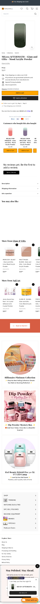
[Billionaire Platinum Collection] (20, 359)
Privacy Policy (6, 559)
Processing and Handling (9, 551)
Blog (3, 545)
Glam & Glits (6, 63)
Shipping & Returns (7, 548)
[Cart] (32, 9)
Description (6, 184)
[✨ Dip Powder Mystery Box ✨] (20, 406)
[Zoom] (32, 47)
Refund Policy (6, 562)
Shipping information (9, 188)
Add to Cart (10, 151)
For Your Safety (6, 554)
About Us (4, 542)
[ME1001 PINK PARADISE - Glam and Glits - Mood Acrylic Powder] (10, 132)
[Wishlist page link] (23, 9)
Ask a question (7, 193)
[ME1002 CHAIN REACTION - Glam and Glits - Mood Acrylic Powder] (25, 132)
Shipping (4, 89)
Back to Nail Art (21, 326)
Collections (10, 53)
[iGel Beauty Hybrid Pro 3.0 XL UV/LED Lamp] (20, 453)
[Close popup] (36, 579)
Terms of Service (6, 557)
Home (3, 53)
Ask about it (23, 593)
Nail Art (17, 53)
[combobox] (20, 14)
